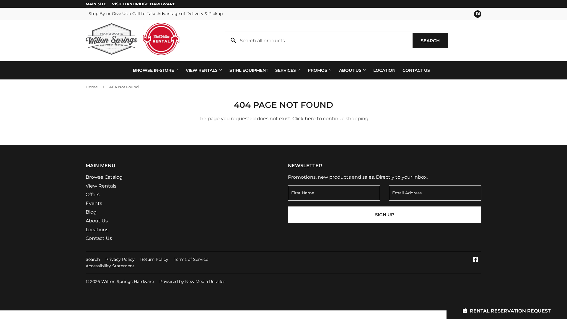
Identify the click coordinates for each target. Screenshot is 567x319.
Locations (97, 229)
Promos (318, 70)
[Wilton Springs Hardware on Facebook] (475, 260)
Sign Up (384, 214)
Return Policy (154, 259)
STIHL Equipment (248, 70)
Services (286, 70)
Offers (93, 194)
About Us (351, 70)
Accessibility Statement (110, 265)
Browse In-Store (154, 70)
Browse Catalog (104, 177)
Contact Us (416, 70)
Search (434, 40)
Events (94, 203)
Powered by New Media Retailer (192, 281)
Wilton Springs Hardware (127, 281)
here (310, 118)
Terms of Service (191, 259)
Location (384, 70)
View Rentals (202, 70)
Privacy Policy (120, 259)
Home (92, 86)
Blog (91, 212)
